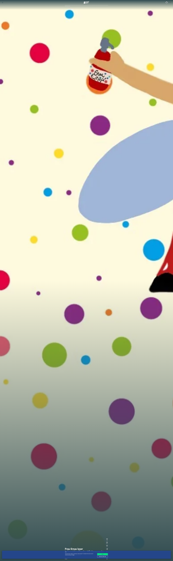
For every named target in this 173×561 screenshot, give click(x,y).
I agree (102, 554)
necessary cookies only (102, 556)
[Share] (107, 549)
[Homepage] (86, 2)
